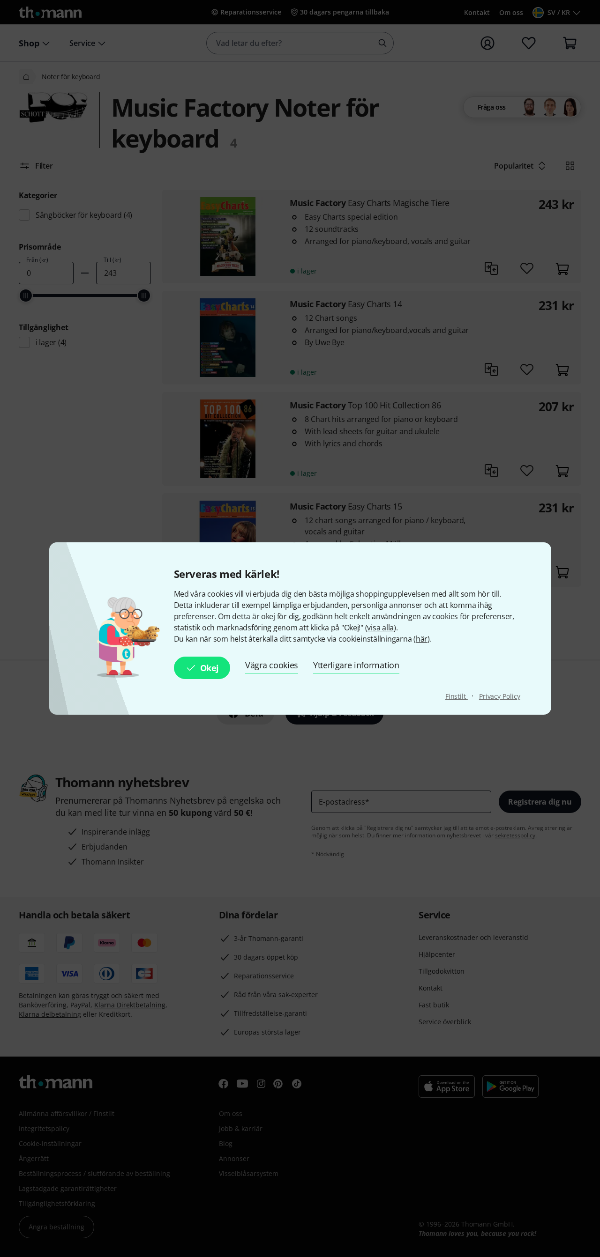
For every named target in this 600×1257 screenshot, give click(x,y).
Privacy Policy (499, 696)
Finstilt (456, 696)
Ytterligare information (356, 665)
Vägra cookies (271, 665)
